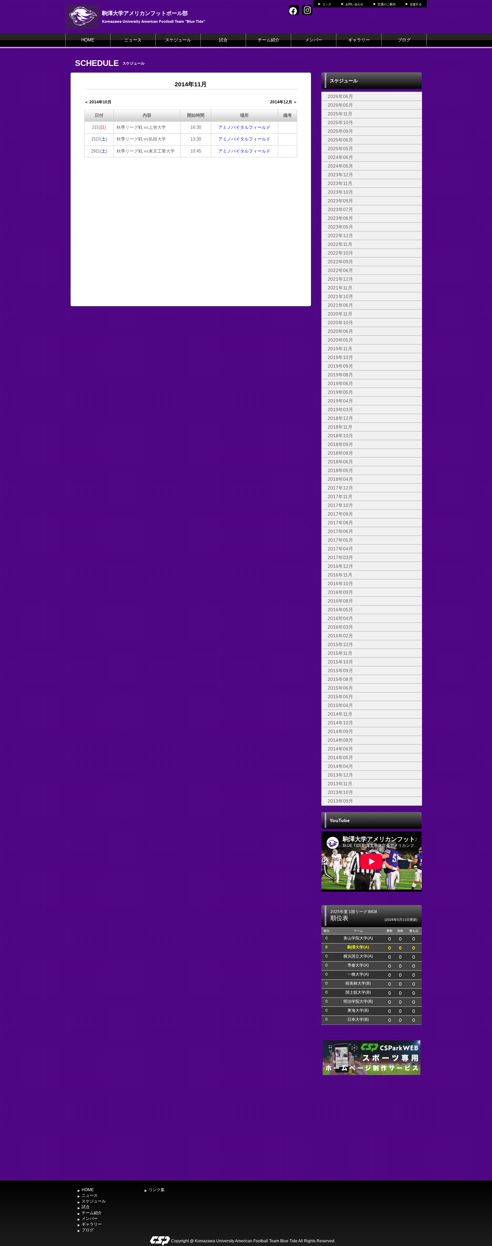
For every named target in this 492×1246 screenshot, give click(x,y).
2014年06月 (340, 748)
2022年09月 (340, 261)
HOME (87, 39)
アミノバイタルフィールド (244, 127)
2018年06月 (340, 461)
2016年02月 (340, 635)
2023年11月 (340, 183)
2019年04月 (340, 401)
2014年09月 (340, 731)
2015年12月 (340, 644)
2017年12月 (340, 488)
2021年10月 (340, 296)
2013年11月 (340, 783)
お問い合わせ (354, 4)
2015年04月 (340, 705)
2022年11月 (340, 244)
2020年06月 (340, 331)
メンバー (313, 39)
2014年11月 (340, 714)
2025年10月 (340, 122)
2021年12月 (340, 279)
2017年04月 (340, 548)
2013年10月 (340, 792)
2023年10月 (340, 192)
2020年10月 (340, 322)
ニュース (133, 39)
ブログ (404, 39)
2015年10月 (340, 661)
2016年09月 (340, 592)
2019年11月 (340, 348)
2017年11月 (340, 496)
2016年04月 (340, 618)
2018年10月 (340, 435)
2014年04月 (340, 766)
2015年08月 (340, 679)
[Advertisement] (371, 1127)
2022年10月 (340, 253)
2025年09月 (340, 131)
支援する (416, 4)
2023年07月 (340, 209)
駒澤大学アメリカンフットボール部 (145, 13)
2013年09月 (340, 801)
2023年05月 (340, 227)
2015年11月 (340, 653)
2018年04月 (340, 479)
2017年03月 (340, 557)
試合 (223, 39)
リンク (326, 4)
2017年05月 (340, 540)
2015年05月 (340, 696)
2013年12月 (340, 775)
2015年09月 (340, 670)
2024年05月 (340, 166)
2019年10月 (340, 357)
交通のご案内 (387, 4)
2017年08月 (340, 522)
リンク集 (157, 1189)
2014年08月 (340, 740)
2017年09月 (340, 514)
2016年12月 (340, 566)
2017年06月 (340, 531)
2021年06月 (340, 305)
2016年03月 (340, 627)
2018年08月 (340, 453)
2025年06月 (340, 140)
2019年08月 (340, 374)
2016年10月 (340, 583)
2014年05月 (340, 757)
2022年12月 (340, 235)
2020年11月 (340, 314)
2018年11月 (340, 427)
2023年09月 (340, 200)
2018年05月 (340, 470)
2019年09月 (340, 366)
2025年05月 (340, 148)
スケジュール (178, 39)
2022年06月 (340, 270)
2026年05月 (340, 105)
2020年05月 (340, 340)
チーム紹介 (268, 39)
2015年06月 (340, 688)
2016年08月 (340, 601)
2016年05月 (340, 609)
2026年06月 (340, 96)
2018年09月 (340, 444)
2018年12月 (340, 418)
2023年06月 (340, 218)
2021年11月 (340, 287)
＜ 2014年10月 (97, 102)
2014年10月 (340, 722)
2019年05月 (340, 392)
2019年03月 (340, 409)
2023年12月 (340, 174)
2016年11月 (340, 574)
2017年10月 (340, 505)
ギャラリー (359, 39)
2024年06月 (340, 157)
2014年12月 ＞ (283, 102)
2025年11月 (340, 113)
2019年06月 (340, 383)
